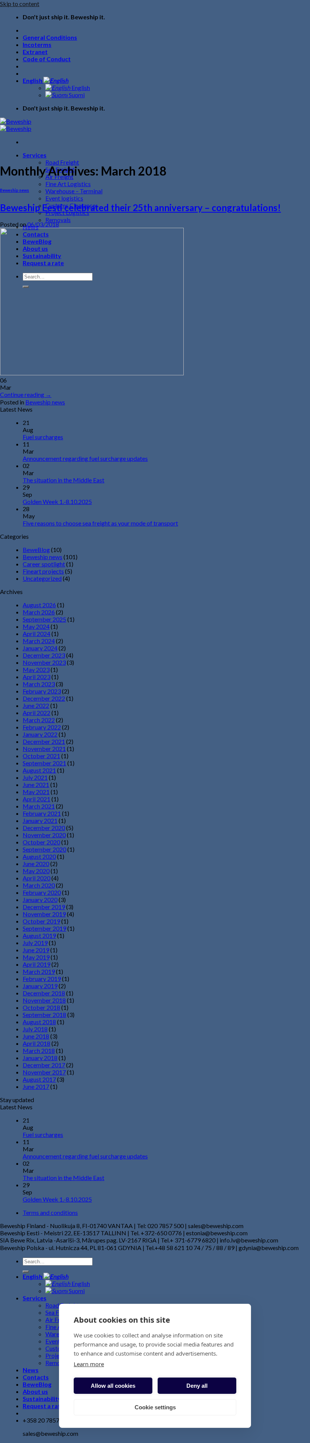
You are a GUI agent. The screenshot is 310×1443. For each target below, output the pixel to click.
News (31, 1369)
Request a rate (43, 1405)
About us (35, 1391)
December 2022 (44, 698)
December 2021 (44, 741)
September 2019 (44, 928)
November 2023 (44, 662)
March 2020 (39, 885)
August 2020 (39, 856)
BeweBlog (36, 549)
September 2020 (44, 849)
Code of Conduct (47, 58)
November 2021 (44, 748)
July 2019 (35, 942)
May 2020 (36, 870)
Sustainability (42, 1398)
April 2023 (36, 676)
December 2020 (44, 827)
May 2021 (36, 791)
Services (34, 155)
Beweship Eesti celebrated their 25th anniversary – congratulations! (140, 207)
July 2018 (35, 1028)
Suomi (76, 94)
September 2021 (44, 763)
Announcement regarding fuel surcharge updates (85, 458)
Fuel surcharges (43, 436)
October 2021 (41, 755)
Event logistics (64, 198)
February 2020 (42, 892)
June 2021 (36, 784)
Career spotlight (44, 564)
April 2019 (36, 964)
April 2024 (36, 633)
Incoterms (37, 44)
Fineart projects (43, 571)
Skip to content (19, 3)
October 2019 (41, 921)
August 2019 (39, 935)
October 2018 (41, 1007)
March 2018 (39, 1050)
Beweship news (14, 190)
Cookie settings (155, 1407)
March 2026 (39, 612)
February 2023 (42, 691)
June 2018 (36, 1036)
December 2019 (44, 906)
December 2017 (44, 1064)
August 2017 (39, 1079)
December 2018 (44, 993)
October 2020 (41, 842)
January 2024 (40, 648)
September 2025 (44, 619)
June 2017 (36, 1086)
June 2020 (36, 863)
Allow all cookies (113, 1385)
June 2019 (36, 949)
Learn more (89, 1364)
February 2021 (42, 813)
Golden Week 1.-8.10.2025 (57, 501)
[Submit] (26, 1271)
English (33, 80)
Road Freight (62, 162)
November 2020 (44, 834)
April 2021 (36, 798)
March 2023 (39, 683)
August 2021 (39, 770)
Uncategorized (42, 578)
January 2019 (40, 985)
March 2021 (39, 806)
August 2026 (39, 604)
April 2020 (36, 878)
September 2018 (44, 1014)
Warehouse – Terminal (73, 190)
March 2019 (39, 971)
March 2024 (39, 640)
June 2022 (36, 705)
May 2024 (36, 626)
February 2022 (42, 727)
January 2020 (40, 899)
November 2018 (44, 1000)
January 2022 (40, 734)
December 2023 (44, 655)
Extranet (35, 51)
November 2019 (44, 913)
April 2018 (36, 1043)
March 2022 (39, 719)
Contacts (36, 1377)
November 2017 (44, 1072)
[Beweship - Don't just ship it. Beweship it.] (15, 125)
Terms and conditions (50, 1212)
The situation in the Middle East (63, 480)
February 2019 (42, 978)
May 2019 (36, 957)
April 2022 (36, 712)
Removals (58, 219)
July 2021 (35, 777)
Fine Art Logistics (68, 183)
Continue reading (25, 394)
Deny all (197, 1385)
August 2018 (39, 1021)
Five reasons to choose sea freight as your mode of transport (100, 523)
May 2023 (36, 669)
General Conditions (50, 37)
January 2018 (40, 1057)
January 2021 (40, 820)
